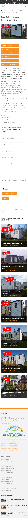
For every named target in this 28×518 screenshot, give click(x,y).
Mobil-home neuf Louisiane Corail (13, 318)
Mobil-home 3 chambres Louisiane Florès (13, 392)
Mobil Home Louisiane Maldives (12, 243)
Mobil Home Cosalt (7, 483)
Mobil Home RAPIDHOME (8, 475)
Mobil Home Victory (7, 464)
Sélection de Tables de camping (9, 448)
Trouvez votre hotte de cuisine (9, 450)
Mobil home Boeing (7, 486)
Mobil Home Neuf (15, 10)
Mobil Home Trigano (7, 466)
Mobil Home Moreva (7, 477)
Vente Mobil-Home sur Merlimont (10, 443)
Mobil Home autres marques (9, 488)
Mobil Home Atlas (6, 490)
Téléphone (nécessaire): (9, 157)
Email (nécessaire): (8, 151)
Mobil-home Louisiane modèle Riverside (11, 292)
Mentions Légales (5, 423)
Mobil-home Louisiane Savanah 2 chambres (12, 342)
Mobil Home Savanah (7, 470)
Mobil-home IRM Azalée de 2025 (15, 499)
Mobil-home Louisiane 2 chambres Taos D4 (13, 267)
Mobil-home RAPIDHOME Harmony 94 (17, 505)
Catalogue (6, 10)
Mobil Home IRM (6, 479)
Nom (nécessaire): (8, 138)
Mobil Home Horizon (7, 481)
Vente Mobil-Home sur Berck (8, 442)
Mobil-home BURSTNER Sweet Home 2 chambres (16, 512)
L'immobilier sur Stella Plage (8, 447)
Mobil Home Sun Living (8, 468)
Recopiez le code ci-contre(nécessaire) (13, 180)
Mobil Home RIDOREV (7, 472)
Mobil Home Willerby (7, 462)
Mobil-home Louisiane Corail (11, 368)
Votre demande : (7, 164)
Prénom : (5, 144)
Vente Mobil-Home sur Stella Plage (10, 445)
